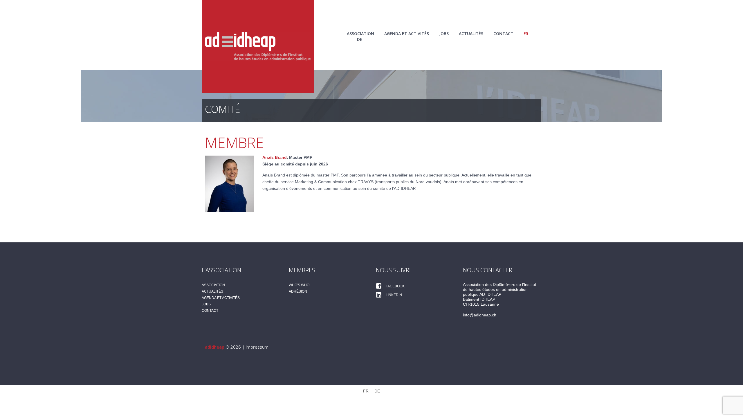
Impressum (257, 347)
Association (360, 33)
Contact (503, 33)
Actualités (471, 33)
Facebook (395, 286)
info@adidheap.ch (479, 315)
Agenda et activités (406, 33)
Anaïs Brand (274, 157)
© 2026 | (225, 347)
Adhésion (298, 291)
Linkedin (393, 295)
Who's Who (299, 285)
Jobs (444, 33)
